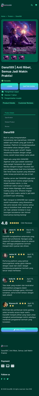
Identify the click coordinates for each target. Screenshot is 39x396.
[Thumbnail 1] (6, 57)
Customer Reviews (25, 103)
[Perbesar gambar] (18, 50)
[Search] (31, 5)
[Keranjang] (36, 5)
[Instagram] (4, 379)
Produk (10, 16)
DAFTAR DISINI (29, 86)
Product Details (9, 103)
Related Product (10, 122)
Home (3, 16)
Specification (9, 117)
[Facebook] (1, 379)
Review (7, 126)
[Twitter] (7, 379)
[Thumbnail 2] (14, 57)
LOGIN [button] (9, 86)
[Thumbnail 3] (21, 57)
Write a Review (20, 329)
